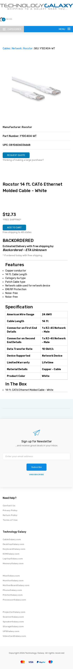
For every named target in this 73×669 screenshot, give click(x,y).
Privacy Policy (10, 510)
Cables (6, 48)
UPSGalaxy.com (11, 631)
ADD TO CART (14, 227)
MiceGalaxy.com (11, 575)
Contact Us (9, 505)
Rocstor (27, 48)
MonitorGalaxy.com (13, 580)
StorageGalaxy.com (13, 626)
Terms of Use (10, 520)
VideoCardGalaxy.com (14, 636)
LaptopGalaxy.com (13, 558)
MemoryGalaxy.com (13, 563)
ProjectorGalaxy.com (14, 612)
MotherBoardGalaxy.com (16, 585)
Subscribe (36, 467)
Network (17, 48)
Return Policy (10, 515)
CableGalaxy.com (12, 539)
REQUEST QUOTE (16, 155)
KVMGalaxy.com (11, 554)
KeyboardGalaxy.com (14, 549)
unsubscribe (36, 475)
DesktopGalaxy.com (13, 544)
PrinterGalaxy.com (13, 595)
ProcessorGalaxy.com (14, 600)
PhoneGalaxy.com (12, 590)
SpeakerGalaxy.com (13, 621)
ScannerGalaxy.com (13, 617)
